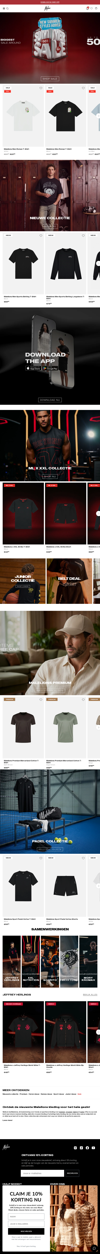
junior (82, 1112)
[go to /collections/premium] (50, 653)
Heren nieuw (34, 1094)
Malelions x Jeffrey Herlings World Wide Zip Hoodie (65, 1066)
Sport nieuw (59, 1094)
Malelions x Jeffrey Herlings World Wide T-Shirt (22, 1066)
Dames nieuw (46, 1094)
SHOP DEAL (69, 584)
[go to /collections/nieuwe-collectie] (50, 195)
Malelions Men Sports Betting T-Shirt (20, 297)
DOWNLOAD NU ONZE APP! (50, 2)
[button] (7, 8)
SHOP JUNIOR (23, 586)
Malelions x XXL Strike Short (58, 547)
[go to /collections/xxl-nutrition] (50, 445)
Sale (79, 1094)
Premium (23, 1094)
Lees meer (8, 1120)
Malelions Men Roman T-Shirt (16, 149)
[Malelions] (47, 8)
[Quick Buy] (39, 143)
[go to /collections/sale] (50, 48)
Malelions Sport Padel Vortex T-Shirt (20, 919)
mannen (62, 1112)
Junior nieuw (70, 1094)
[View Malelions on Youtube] (93, 1148)
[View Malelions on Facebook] (87, 1148)
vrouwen (69, 1112)
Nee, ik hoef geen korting (26, 1246)
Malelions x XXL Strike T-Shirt (17, 547)
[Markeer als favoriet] (41, 88)
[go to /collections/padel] (50, 811)
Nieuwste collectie (10, 1094)
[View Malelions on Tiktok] (81, 1148)
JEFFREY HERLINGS (17, 994)
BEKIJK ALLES (90, 994)
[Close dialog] (94, 1188)
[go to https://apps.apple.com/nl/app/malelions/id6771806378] (50, 356)
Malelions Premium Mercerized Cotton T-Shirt (21, 762)
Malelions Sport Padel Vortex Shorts (62, 919)
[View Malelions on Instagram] (75, 1148)
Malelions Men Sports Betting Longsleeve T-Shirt (65, 298)
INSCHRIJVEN (72, 1173)
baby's (75, 1112)
